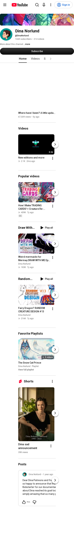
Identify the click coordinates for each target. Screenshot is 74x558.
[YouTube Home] (19, 5)
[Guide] (5, 5)
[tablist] (37, 59)
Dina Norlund (24, 264)
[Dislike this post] (34, 502)
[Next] (55, 144)
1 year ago (48, 474)
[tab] (23, 59)
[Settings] (51, 5)
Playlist (35, 366)
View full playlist (26, 370)
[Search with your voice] (43, 4)
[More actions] (52, 158)
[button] (50, 59)
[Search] (37, 5)
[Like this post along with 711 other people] (24, 502)
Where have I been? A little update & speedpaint (37, 113)
